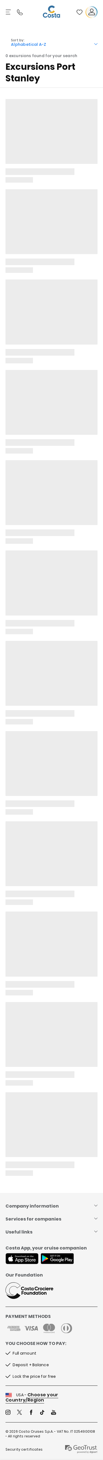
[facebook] (31, 1413)
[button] (79, 12)
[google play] (57, 1259)
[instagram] (7, 1413)
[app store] (21, 1259)
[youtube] (53, 1413)
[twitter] (19, 1413)
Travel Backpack (79, 12)
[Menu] (8, 12)
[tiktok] (42, 1413)
